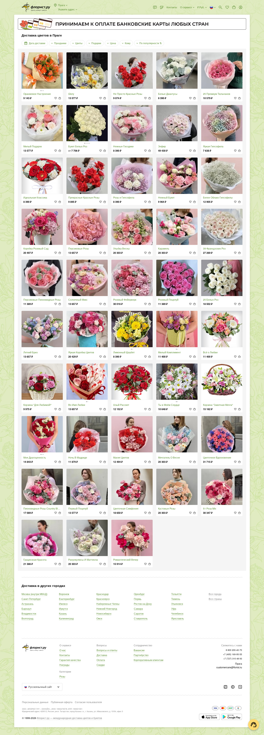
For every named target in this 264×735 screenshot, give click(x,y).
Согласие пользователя (88, 702)
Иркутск (63, 608)
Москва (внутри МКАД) (34, 594)
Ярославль (177, 618)
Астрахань (27, 604)
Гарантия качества (70, 660)
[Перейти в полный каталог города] (36, 7)
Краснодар (102, 594)
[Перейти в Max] (240, 687)
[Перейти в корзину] (234, 7)
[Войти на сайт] (241, 7)
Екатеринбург (67, 599)
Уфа (173, 608)
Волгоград (27, 618)
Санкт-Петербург (31, 599)
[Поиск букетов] (220, 7)
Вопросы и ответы (107, 650)
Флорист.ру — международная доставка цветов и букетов (69, 718)
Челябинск (177, 613)
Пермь (137, 599)
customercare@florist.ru (229, 667)
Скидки (101, 665)
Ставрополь (141, 618)
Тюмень (175, 599)
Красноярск (103, 599)
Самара (138, 608)
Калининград (66, 618)
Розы (62, 676)
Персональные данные (35, 702)
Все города (215, 594)
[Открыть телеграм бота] (233, 687)
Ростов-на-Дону (143, 604)
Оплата (101, 660)
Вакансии (139, 650)
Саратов (139, 613)
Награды (64, 665)
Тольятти (176, 594)
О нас (62, 650)
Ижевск (63, 604)
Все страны (215, 599)
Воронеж (64, 594)
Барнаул (26, 608)
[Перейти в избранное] (227, 7)
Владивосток (29, 613)
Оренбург (139, 594)
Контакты (64, 655)
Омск (99, 618)
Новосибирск (103, 613)
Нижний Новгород (106, 608)
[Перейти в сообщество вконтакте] (225, 687)
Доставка (102, 655)
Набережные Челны (107, 604)
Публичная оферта (61, 702)
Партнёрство (141, 655)
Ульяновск (177, 604)
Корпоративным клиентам (148, 660)
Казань (63, 613)
